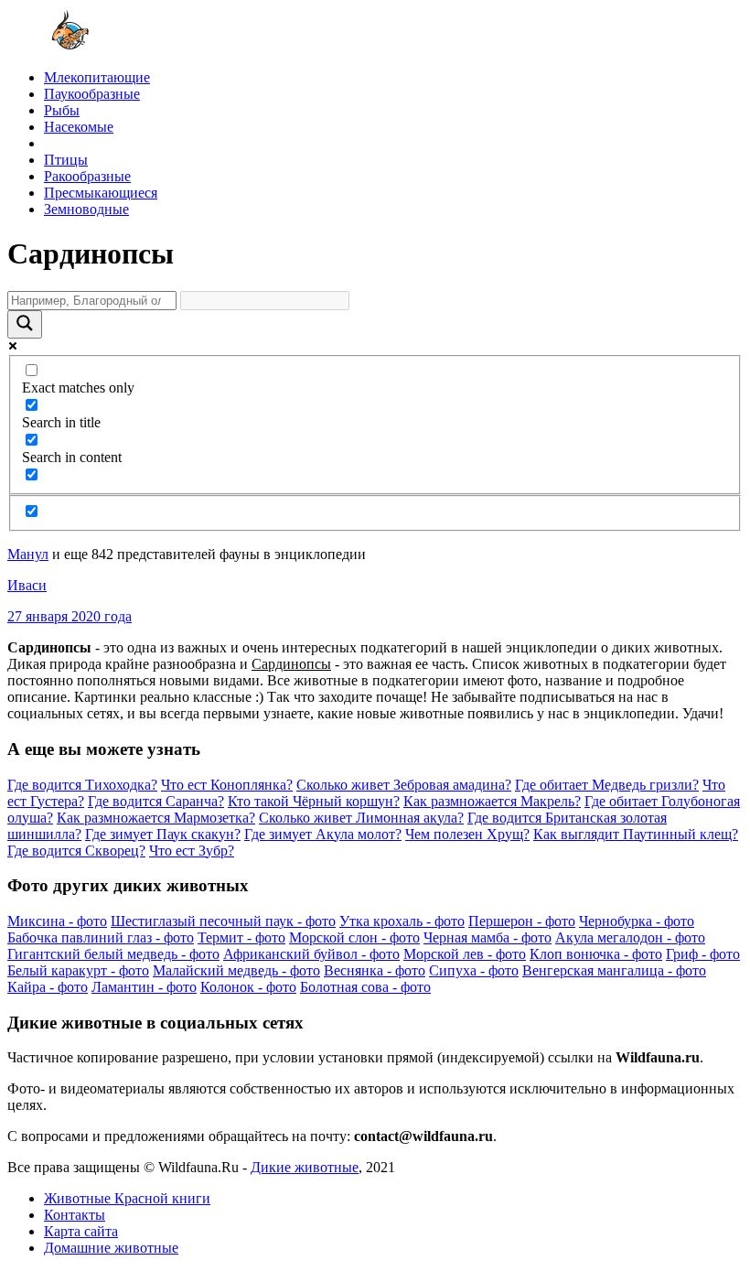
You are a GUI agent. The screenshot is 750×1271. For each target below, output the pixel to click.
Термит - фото (241, 937)
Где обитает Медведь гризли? (607, 784)
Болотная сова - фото (365, 987)
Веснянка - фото (374, 970)
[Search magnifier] (24, 324)
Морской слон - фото (354, 937)
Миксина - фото (57, 921)
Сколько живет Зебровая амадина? (403, 784)
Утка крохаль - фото (402, 921)
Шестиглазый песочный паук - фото (223, 921)
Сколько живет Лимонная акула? (361, 817)
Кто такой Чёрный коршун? (314, 801)
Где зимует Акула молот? (323, 834)
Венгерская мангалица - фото (614, 970)
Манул (27, 554)
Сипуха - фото (474, 970)
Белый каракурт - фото (78, 970)
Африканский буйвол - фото (311, 954)
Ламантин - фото (144, 987)
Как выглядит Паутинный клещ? (635, 834)
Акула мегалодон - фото (630, 937)
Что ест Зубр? (191, 850)
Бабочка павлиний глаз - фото (100, 937)
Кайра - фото (47, 987)
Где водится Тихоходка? (82, 784)
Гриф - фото (703, 954)
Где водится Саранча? (156, 801)
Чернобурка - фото (636, 921)
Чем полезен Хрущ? (467, 834)
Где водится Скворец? (76, 850)
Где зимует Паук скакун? (163, 834)
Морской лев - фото (464, 954)
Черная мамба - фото (487, 937)
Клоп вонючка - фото (596, 954)
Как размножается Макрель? (492, 801)
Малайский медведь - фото (236, 970)
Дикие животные (305, 1167)
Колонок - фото (248, 987)
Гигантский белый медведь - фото (113, 954)
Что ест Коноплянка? (227, 784)
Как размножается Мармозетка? (156, 817)
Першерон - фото (521, 921)
